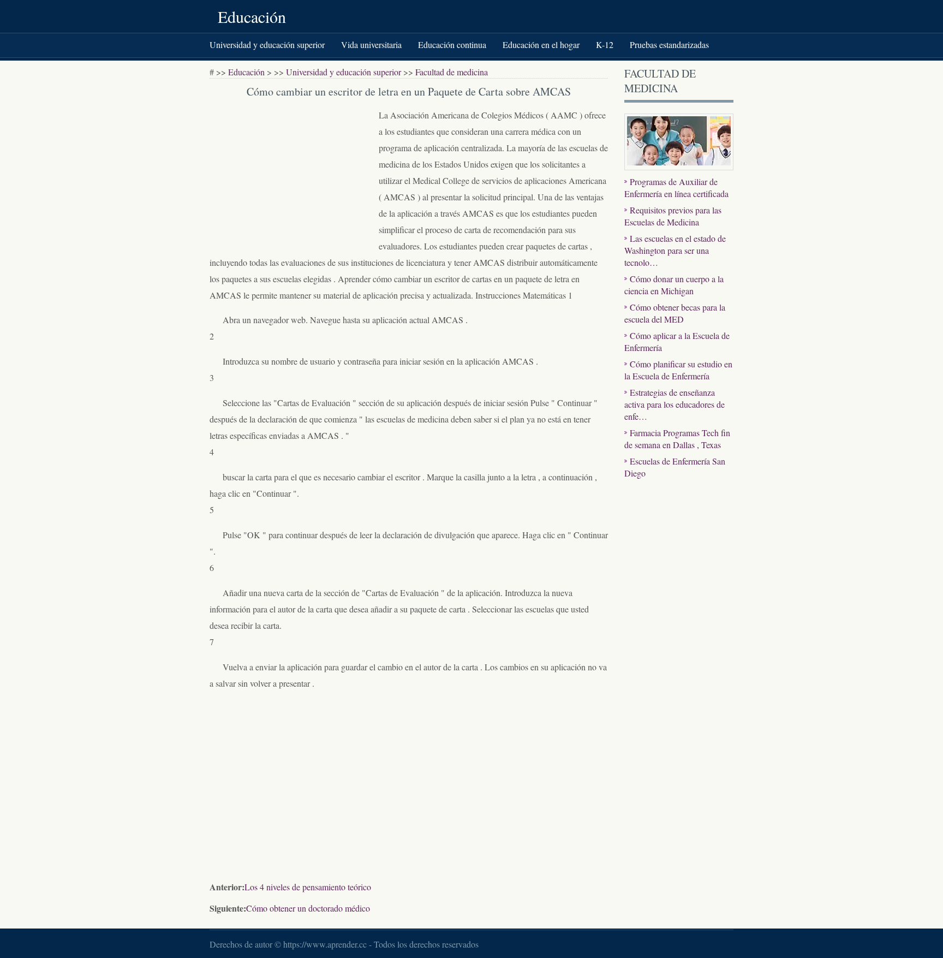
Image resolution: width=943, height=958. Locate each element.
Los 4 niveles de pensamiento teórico (307, 886)
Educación (252, 16)
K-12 (604, 44)
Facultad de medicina (451, 72)
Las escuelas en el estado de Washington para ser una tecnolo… (675, 250)
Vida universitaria (371, 44)
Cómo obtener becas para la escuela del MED (674, 313)
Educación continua (452, 44)
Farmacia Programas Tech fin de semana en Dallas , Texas (677, 438)
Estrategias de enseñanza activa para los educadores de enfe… (674, 404)
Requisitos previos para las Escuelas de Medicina (672, 216)
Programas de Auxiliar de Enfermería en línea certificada (676, 187)
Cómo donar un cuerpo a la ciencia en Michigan (674, 284)
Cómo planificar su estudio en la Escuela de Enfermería (678, 370)
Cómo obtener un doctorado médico (308, 908)
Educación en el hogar (541, 44)
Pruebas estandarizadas (669, 44)
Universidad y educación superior (267, 44)
